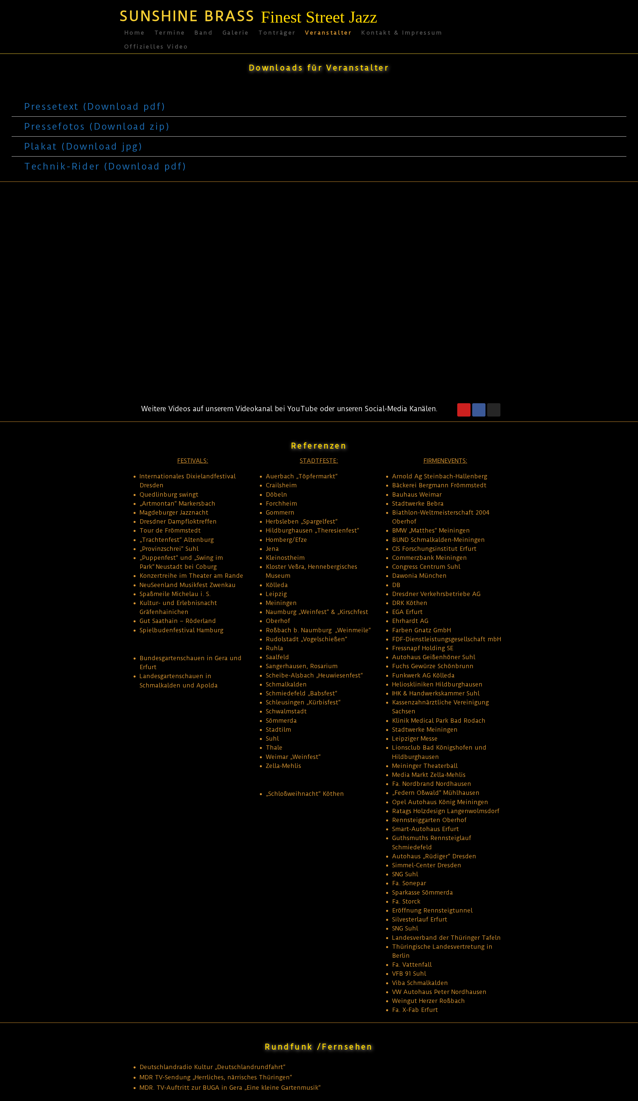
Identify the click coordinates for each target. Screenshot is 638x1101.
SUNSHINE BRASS (187, 16)
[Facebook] (478, 410)
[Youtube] (464, 410)
